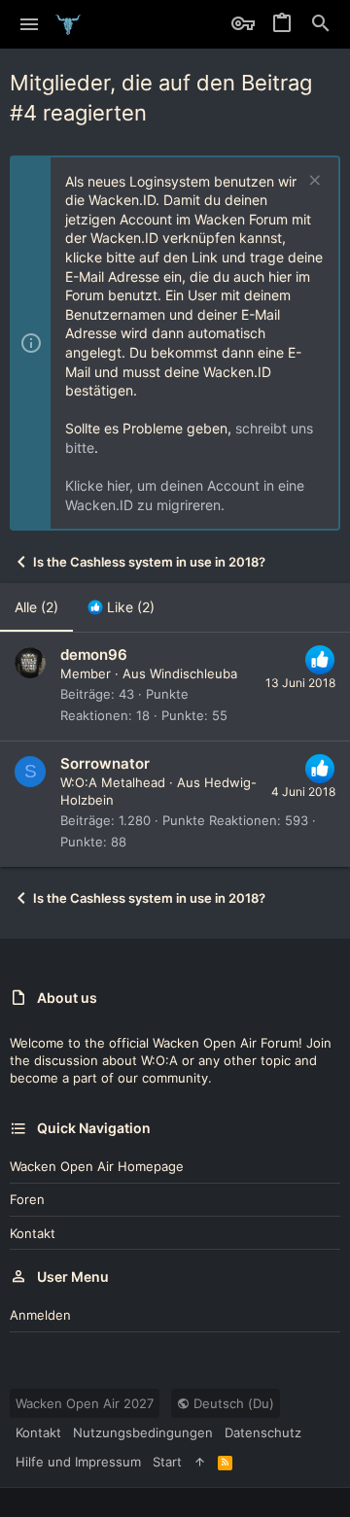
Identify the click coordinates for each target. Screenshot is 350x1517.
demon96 (93, 654)
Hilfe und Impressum (78, 1461)
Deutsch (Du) (232, 1403)
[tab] (121, 607)
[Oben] (200, 1461)
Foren (27, 1199)
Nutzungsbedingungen (143, 1432)
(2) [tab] (36, 607)
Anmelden (40, 1315)
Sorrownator (105, 763)
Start (167, 1461)
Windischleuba (193, 673)
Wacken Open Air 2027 (85, 1403)
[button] (30, 24)
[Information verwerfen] (312, 182)
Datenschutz (263, 1432)
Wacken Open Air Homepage (97, 1166)
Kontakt (32, 1233)
